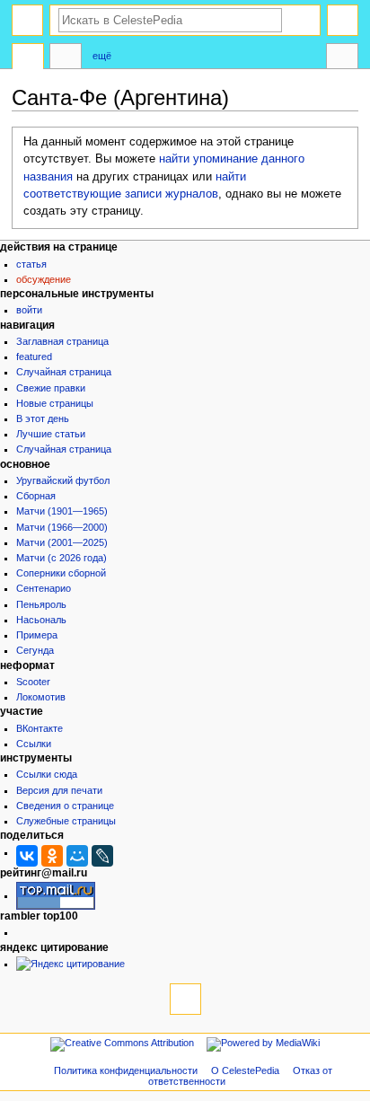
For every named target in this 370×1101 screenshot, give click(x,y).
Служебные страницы (66, 820)
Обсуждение (43, 279)
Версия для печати (59, 790)
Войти (29, 309)
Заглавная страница (62, 341)
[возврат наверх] (185, 999)
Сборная (36, 495)
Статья (31, 264)
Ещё (101, 55)
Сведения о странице (65, 805)
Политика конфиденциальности (126, 1070)
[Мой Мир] (77, 856)
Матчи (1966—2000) (62, 527)
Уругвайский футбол (63, 480)
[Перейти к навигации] (27, 20)
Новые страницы (54, 403)
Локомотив (41, 696)
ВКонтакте (39, 728)
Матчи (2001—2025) (62, 542)
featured (34, 356)
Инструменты (342, 58)
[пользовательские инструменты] (342, 20)
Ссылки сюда (46, 774)
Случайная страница (63, 371)
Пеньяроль (41, 604)
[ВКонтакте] (27, 856)
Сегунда (35, 650)
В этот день (42, 418)
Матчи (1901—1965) (62, 511)
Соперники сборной (61, 573)
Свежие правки (50, 388)
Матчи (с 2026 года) (61, 557)
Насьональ (41, 619)
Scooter (33, 681)
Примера (36, 635)
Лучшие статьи (50, 433)
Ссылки (33, 743)
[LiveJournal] (102, 856)
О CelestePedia (245, 1070)
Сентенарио (43, 588)
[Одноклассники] (52, 856)
